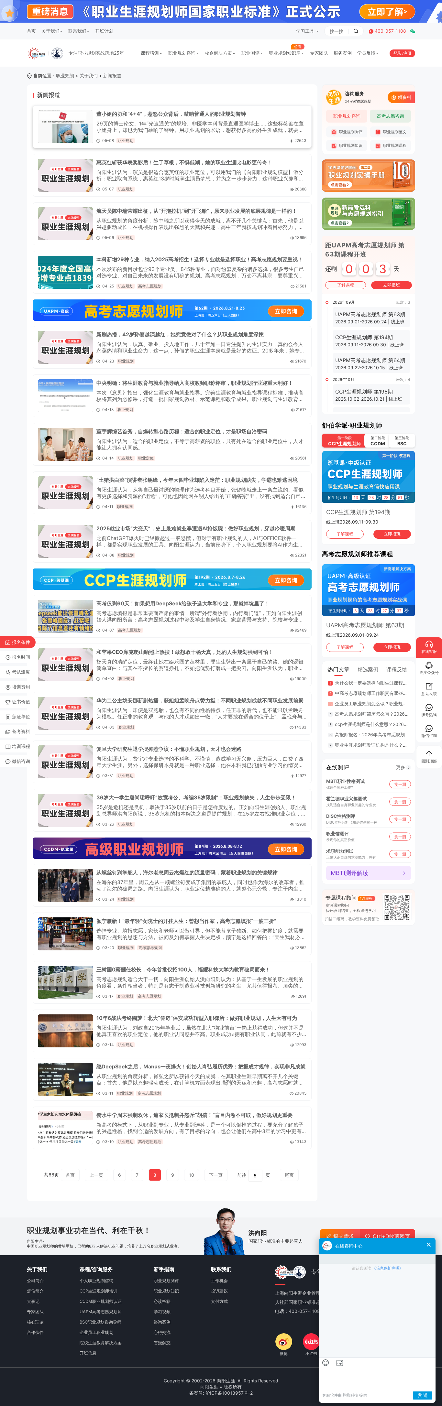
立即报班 (391, 284)
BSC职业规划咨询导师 (100, 1322)
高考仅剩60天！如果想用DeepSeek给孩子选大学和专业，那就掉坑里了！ (183, 603)
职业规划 (65, 75)
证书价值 (21, 701)
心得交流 (162, 1332)
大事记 (33, 1301)
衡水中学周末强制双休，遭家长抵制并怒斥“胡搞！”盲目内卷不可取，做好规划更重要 (194, 1115)
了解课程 (345, 284)
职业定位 (146, 458)
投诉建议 (219, 1290)
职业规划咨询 (181, 53)
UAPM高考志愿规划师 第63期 (365, 625)
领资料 (404, 97)
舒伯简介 (35, 1290)
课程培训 (150, 53)
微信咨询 (21, 761)
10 (191, 1175)
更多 (401, 767)
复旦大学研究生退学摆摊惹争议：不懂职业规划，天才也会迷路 (168, 749)
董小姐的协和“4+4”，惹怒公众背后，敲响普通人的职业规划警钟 (171, 114)
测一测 (400, 784)
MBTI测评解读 (350, 873)
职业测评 (250, 53)
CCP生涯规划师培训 (98, 1290)
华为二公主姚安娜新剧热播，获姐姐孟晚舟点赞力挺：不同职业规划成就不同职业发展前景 (200, 700)
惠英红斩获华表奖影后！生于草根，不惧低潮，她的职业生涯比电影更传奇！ (184, 162)
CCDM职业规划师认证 (101, 1301)
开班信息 (88, 1353)
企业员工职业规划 (96, 1332)
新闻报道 (112, 75)
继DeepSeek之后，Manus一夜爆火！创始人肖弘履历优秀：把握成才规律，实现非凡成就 (200, 1066)
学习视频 (162, 1311)
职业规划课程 (394, 145)
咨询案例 (162, 1322)
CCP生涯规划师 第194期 (358, 512)
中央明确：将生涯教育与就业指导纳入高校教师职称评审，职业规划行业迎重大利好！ (194, 383)
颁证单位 (21, 716)
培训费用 (21, 686)
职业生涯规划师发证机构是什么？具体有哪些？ (382, 745)
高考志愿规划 (149, 286)
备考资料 (21, 731)
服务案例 (343, 53)
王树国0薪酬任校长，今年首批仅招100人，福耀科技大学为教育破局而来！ (183, 969)
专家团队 (319, 53)
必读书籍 (162, 1301)
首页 (31, 31)
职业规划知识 (350, 145)
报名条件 (21, 642)
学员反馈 (366, 53)
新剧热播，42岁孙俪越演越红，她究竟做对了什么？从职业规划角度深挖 (180, 334)
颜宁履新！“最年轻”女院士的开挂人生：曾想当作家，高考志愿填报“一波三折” (186, 921)
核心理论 (35, 1322)
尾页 (289, 1175)
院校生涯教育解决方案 (101, 1342)
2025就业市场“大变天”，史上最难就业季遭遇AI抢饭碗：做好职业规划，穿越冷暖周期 (195, 528)
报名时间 (21, 657)
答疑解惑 (162, 1342)
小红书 (311, 1353)
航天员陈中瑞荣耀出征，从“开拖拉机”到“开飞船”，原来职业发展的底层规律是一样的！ (196, 211)
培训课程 (21, 746)
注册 (407, 53)
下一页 (216, 1175)
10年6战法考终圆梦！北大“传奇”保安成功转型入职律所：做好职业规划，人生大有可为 (196, 1018)
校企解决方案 (218, 53)
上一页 (96, 1175)
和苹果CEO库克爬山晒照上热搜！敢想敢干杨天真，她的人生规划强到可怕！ (184, 652)
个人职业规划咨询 (96, 1280)
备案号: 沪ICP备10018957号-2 (221, 1393)
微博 (284, 1353)
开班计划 (104, 31)
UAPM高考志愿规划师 (101, 1311)
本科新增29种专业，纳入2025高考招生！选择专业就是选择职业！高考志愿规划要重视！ (199, 259)
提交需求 (343, 1236)
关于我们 (50, 31)
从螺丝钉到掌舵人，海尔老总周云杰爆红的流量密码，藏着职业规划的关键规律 (187, 872)
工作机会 (219, 1280)
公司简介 (35, 1280)
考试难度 (21, 672)
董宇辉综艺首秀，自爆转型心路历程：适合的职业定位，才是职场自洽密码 (181, 431)
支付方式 (219, 1301)
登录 (397, 53)
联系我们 (77, 31)
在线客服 (429, 651)
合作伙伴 (35, 1332)
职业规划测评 (350, 131)
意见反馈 (429, 693)
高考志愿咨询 (390, 116)
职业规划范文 (394, 131)
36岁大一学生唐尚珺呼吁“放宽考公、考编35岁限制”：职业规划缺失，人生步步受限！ (196, 797)
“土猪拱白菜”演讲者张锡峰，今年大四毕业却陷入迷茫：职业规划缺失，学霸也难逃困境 (197, 480)
